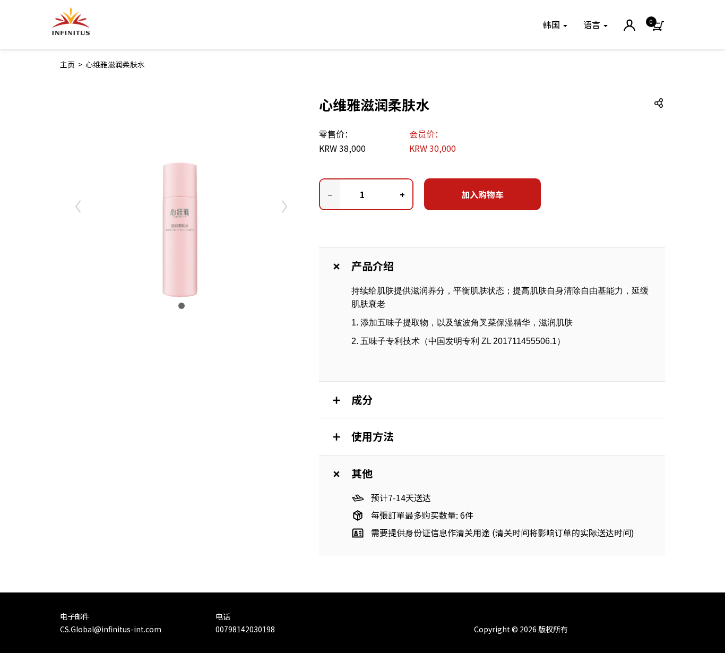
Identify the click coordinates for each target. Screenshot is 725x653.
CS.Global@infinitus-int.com (110, 629)
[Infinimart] (71, 21)
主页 (67, 64)
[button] (555, 24)
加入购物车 (482, 194)
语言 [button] (592, 24)
